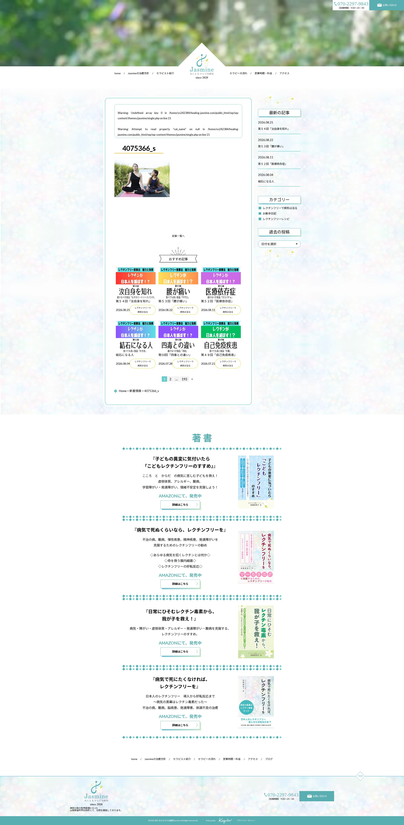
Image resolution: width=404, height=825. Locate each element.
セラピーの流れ (238, 73)
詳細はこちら (180, 504)
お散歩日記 (269, 213)
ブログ (269, 758)
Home (123, 391)
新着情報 (135, 391)
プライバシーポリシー (246, 820)
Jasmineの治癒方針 (138, 73)
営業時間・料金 (263, 73)
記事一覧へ (178, 235)
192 (184, 379)
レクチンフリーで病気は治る (280, 208)
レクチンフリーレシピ (276, 219)
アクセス (284, 73)
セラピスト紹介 (165, 73)
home (118, 73)
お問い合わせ (390, 5)
